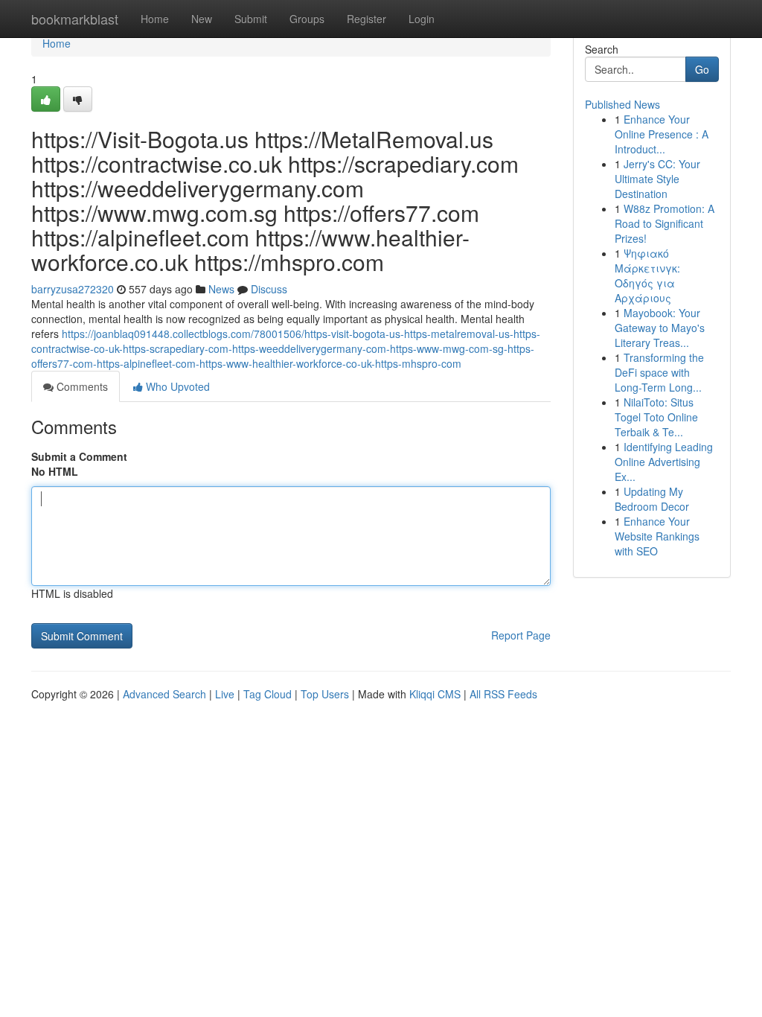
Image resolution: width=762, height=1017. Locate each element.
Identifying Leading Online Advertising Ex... (664, 461)
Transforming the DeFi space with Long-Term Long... (659, 372)
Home (155, 18)
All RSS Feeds (503, 693)
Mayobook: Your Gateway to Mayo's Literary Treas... (660, 327)
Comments (81, 386)
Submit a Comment (79, 456)
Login (422, 18)
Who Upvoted (176, 386)
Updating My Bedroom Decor (652, 499)
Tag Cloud (267, 693)
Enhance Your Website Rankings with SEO (657, 536)
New (201, 18)
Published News (622, 104)
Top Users (325, 693)
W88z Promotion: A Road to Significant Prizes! (664, 223)
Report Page (521, 635)
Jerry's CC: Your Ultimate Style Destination (657, 178)
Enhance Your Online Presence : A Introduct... (661, 134)
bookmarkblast (74, 18)
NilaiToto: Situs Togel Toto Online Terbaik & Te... (656, 417)
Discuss (269, 288)
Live (224, 693)
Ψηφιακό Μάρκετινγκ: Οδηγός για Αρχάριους (647, 275)
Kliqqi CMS (435, 693)
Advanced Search (164, 693)
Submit (250, 18)
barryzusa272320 (72, 288)
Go (702, 69)
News (221, 288)
